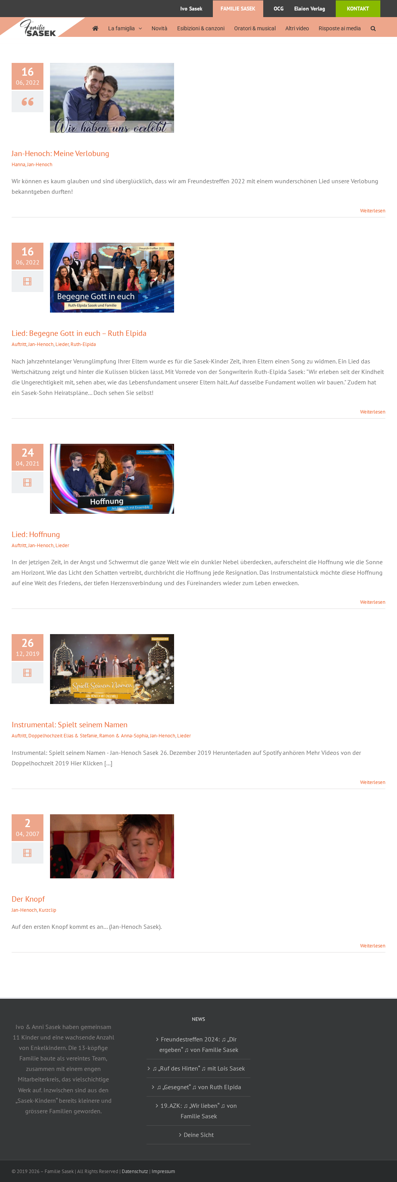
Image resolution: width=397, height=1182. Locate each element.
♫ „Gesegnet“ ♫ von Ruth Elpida (199, 1087)
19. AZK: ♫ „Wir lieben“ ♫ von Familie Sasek (199, 1111)
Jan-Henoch (39, 164)
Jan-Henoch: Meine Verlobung (60, 153)
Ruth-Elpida (83, 344)
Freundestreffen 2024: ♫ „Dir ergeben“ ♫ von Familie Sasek (198, 1044)
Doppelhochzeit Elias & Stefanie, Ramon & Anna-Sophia (88, 735)
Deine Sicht (199, 1135)
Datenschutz (135, 1171)
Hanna (18, 164)
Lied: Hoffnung (36, 534)
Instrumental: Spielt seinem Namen (70, 725)
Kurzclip (47, 910)
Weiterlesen (372, 210)
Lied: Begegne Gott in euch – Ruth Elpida (79, 333)
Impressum (163, 1171)
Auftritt (19, 344)
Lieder (62, 344)
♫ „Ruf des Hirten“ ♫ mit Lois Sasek (198, 1068)
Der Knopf (28, 899)
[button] (373, 28)
